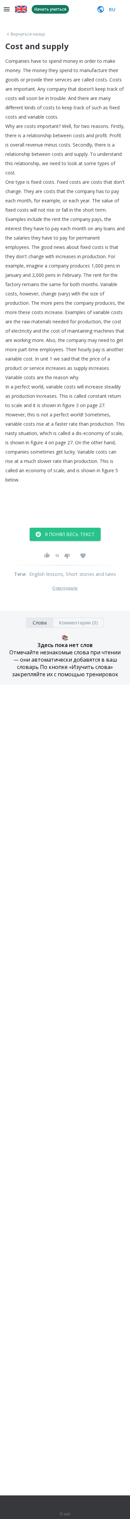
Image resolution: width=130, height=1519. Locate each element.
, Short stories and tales (89, 574)
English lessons (46, 574)
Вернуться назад (28, 34)
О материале (65, 588)
